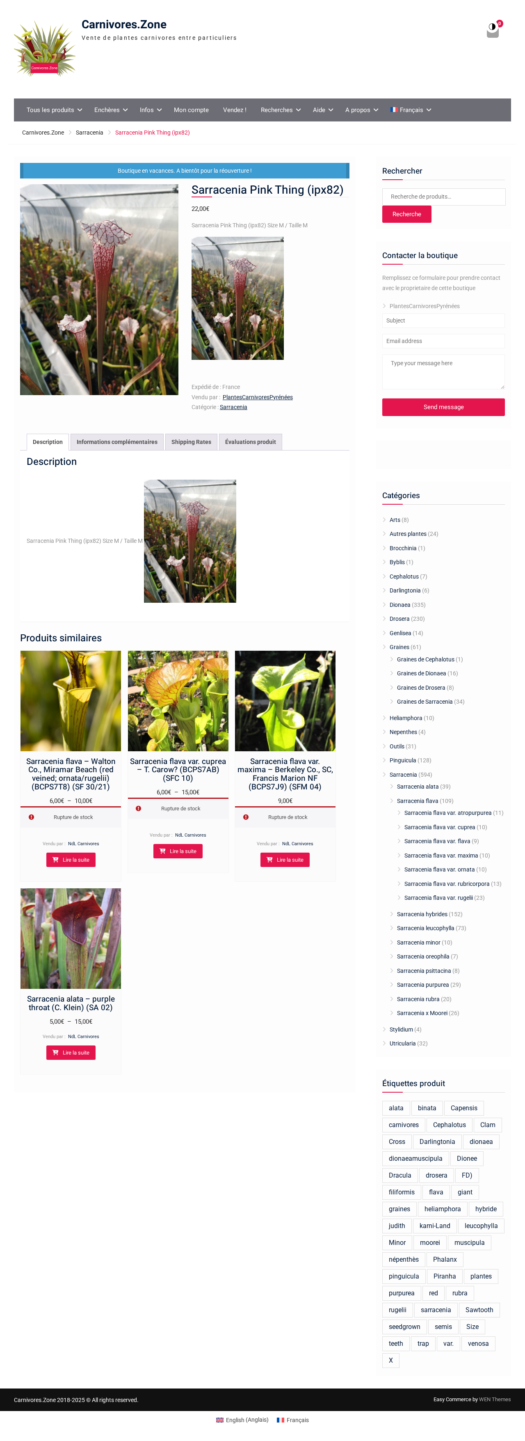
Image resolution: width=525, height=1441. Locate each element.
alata (396, 1108)
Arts (395, 520)
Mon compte (191, 109)
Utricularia (403, 1043)
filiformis (402, 1192)
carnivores (404, 1125)
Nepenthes (403, 732)
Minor (397, 1243)
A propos (357, 109)
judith (397, 1226)
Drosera (400, 618)
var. (448, 1343)
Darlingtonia (405, 590)
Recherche (407, 214)
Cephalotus (404, 576)
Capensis (464, 1108)
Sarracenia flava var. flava (437, 841)
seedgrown (404, 1327)
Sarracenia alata (418, 786)
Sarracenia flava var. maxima (441, 855)
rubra (460, 1293)
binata (427, 1108)
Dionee (467, 1158)
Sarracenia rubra (418, 999)
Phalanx (445, 1259)
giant (465, 1192)
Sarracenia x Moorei (422, 1013)
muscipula (469, 1243)
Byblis (397, 562)
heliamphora (443, 1209)
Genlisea (400, 633)
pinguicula (404, 1276)
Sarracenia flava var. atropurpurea (448, 813)
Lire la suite (76, 860)
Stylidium (401, 1029)
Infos (147, 109)
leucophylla (481, 1226)
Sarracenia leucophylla (425, 928)
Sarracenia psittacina (424, 971)
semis (443, 1327)
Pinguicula (403, 760)
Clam (487, 1125)
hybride (486, 1209)
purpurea (402, 1293)
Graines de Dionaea (421, 673)
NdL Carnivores (83, 843)
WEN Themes (495, 1399)
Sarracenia (89, 132)
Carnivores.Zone (124, 24)
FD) (467, 1175)
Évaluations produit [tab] (250, 442)
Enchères (107, 109)
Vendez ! (235, 109)
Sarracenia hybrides (422, 914)
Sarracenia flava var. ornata (439, 869)
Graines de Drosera (421, 687)
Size (472, 1327)
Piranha (445, 1276)
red (433, 1293)
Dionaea (400, 605)
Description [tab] (48, 442)
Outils (397, 746)
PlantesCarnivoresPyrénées (258, 397)
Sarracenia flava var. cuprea (439, 827)
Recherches (277, 109)
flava (436, 1192)
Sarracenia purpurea (423, 984)
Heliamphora (406, 718)
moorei (430, 1243)
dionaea (481, 1142)
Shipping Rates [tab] (191, 442)
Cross (397, 1142)
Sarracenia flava (417, 801)
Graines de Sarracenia (425, 701)
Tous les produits (50, 109)
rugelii (397, 1310)
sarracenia (436, 1310)
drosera (436, 1175)
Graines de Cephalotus (425, 659)
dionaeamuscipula (416, 1158)
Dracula (400, 1175)
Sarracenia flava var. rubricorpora (447, 884)
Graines (399, 647)
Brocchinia (403, 548)
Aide (319, 109)
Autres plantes (408, 534)
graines (399, 1209)
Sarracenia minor (419, 942)
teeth (396, 1343)
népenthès (404, 1259)
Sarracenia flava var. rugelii (438, 897)
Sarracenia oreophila (423, 956)
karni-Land (435, 1226)
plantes (481, 1276)
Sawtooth (479, 1310)
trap (423, 1343)
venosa (478, 1343)
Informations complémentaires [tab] (117, 442)
